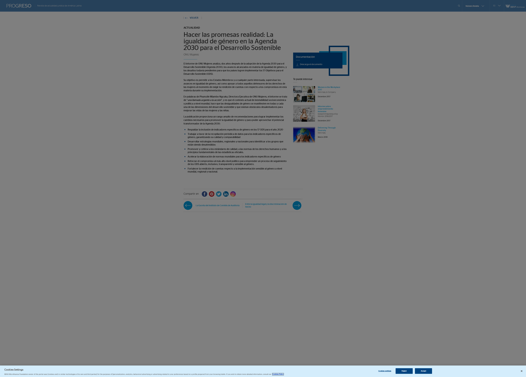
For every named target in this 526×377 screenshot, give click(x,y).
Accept (423, 371)
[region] (263, 371)
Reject (404, 371)
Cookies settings (384, 371)
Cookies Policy (278, 374)
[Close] (522, 371)
